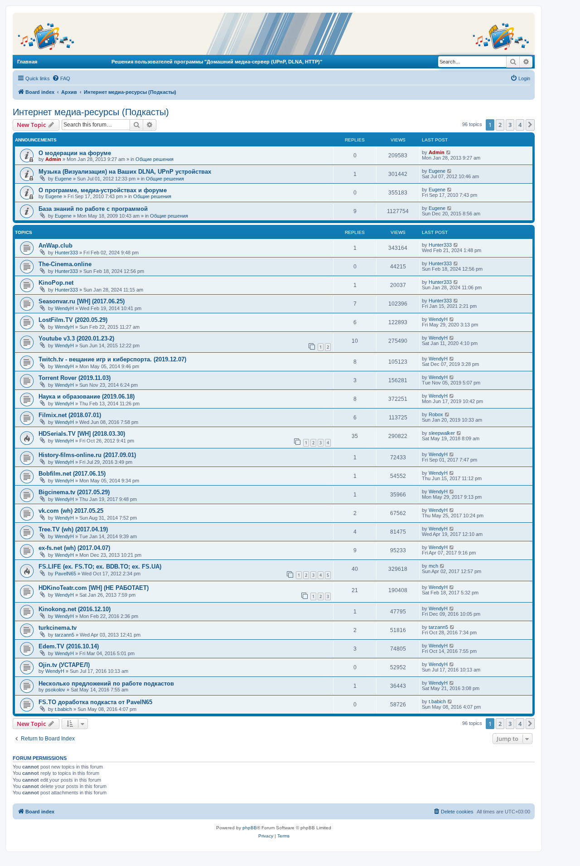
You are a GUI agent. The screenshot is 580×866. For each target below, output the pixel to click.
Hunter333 (66, 252)
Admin (53, 159)
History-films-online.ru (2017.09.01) (87, 455)
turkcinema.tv (58, 627)
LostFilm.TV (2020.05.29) (73, 319)
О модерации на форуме (75, 153)
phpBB (249, 827)
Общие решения (154, 159)
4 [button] (520, 125)
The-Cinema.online (65, 264)
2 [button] (500, 125)
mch (433, 566)
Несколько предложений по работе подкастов (106, 683)
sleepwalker (442, 433)
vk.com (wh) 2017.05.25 (71, 510)
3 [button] (510, 125)
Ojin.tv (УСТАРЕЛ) (64, 665)
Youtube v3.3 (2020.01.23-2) (76, 338)
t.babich (63, 709)
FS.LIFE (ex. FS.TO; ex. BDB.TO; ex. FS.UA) (100, 566)
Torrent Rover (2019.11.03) (75, 378)
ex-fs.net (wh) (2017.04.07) (74, 548)
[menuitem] (61, 78)
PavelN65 (65, 573)
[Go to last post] (449, 152)
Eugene (63, 178)
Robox (436, 414)
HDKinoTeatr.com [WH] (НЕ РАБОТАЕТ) (94, 587)
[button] (530, 124)
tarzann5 (64, 634)
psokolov (55, 689)
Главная (27, 61)
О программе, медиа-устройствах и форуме (103, 190)
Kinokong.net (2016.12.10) (75, 609)
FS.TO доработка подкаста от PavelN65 (95, 702)
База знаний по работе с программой (93, 208)
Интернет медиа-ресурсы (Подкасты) (91, 112)
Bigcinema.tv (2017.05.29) (74, 492)
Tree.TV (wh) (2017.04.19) (73, 529)
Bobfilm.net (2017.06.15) (72, 473)
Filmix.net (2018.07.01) (70, 415)
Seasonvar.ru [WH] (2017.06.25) (82, 301)
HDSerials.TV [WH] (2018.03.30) (82, 433)
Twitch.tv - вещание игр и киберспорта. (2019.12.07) (112, 359)
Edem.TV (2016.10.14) (69, 646)
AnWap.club (55, 245)
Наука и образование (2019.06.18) (87, 396)
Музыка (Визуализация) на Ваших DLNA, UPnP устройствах (125, 171)
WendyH (64, 308)
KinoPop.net (56, 282)
